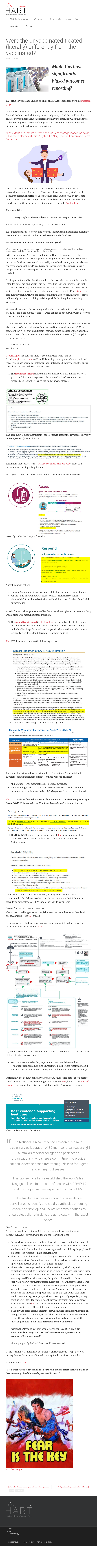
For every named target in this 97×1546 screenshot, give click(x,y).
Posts (77, 19)
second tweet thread (26, 622)
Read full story (73, 203)
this (59, 835)
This (8, 641)
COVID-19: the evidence (18, 19)
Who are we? (39, 19)
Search (29, 26)
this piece (80, 291)
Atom (10, 1531)
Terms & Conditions (44, 1542)
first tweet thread (24, 373)
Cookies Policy (13, 1542)
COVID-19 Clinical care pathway (54, 463)
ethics (12, 1490)
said (25, 1362)
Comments (14, 1534)
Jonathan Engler (14, 1469)
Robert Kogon (13, 355)
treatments (19, 1490)
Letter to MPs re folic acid (60, 19)
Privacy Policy (28, 1542)
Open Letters (14, 26)
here (15, 359)
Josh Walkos (47, 622)
